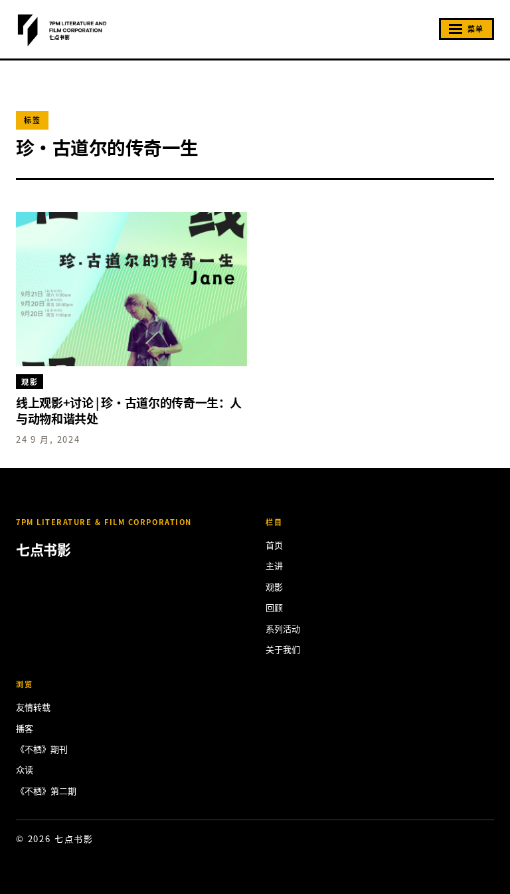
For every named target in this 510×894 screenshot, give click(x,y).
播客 (24, 728)
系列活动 (283, 628)
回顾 (274, 607)
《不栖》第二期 (46, 790)
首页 (274, 544)
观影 (274, 586)
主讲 (274, 565)
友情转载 (33, 707)
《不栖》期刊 (42, 748)
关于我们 (283, 649)
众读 (24, 769)
